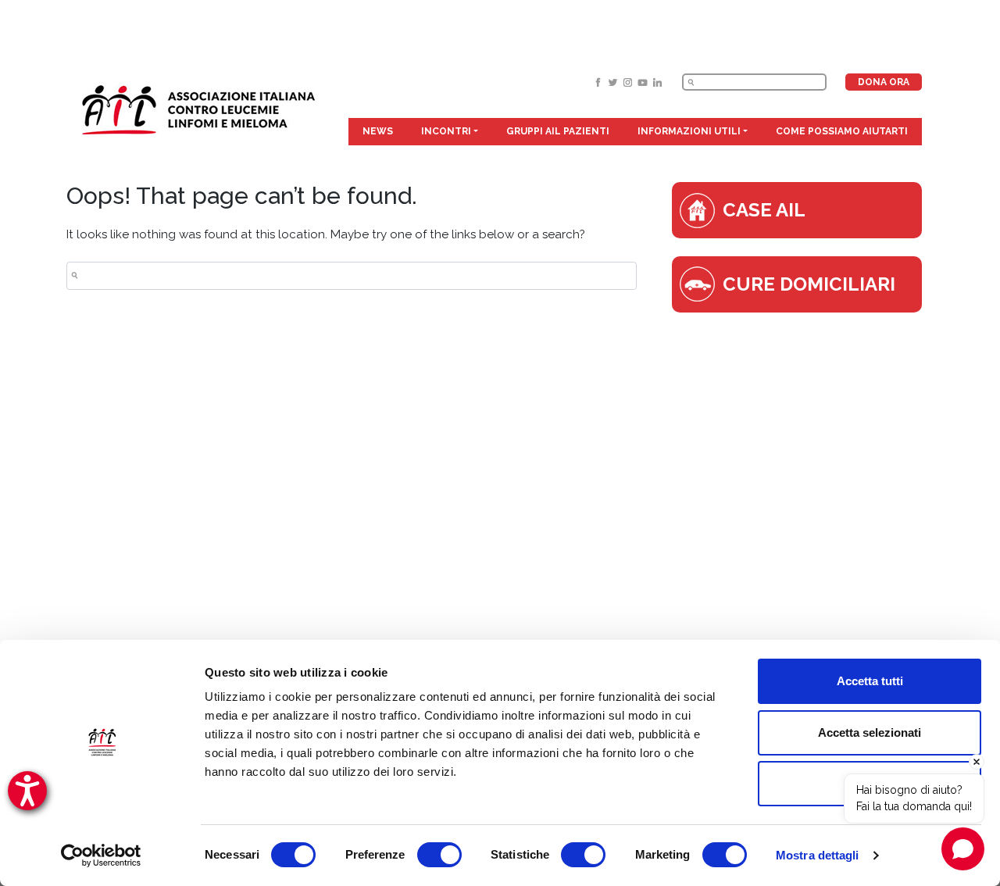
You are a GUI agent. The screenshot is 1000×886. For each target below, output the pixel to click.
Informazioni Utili (689, 131)
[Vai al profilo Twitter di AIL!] (614, 82)
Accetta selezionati (869, 732)
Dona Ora (883, 82)
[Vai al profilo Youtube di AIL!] (644, 82)
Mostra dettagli (817, 855)
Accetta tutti (870, 681)
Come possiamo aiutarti (842, 131)
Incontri (446, 131)
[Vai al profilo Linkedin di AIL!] (657, 82)
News (377, 131)
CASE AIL (764, 209)
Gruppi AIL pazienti (557, 131)
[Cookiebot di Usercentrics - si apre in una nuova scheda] (101, 855)
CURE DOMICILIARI (809, 284)
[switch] (439, 854)
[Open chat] (962, 848)
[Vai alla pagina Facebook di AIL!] (599, 82)
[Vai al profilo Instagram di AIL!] (629, 82)
